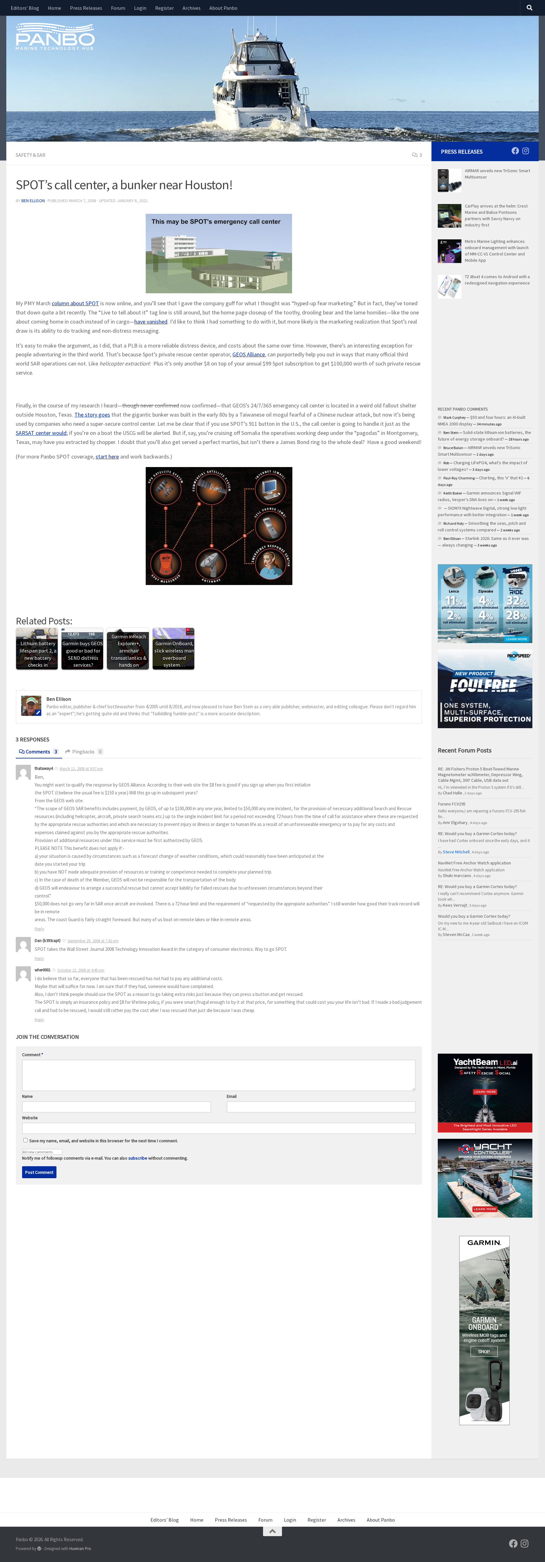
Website (30, 1117)
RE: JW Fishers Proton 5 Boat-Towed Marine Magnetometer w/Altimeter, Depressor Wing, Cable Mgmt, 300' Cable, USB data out (480, 774)
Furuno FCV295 (452, 804)
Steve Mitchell (456, 852)
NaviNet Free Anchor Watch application (474, 863)
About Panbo (223, 8)
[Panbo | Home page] (55, 36)
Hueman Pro (80, 1548)
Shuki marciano (457, 875)
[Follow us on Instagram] (525, 151)
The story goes (92, 414)
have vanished (150, 321)
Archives (192, 8)
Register (164, 8)
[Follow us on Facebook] (515, 151)
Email (232, 1096)
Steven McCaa (456, 934)
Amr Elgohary (455, 822)
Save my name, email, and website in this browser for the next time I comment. (103, 1141)
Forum (118, 8)
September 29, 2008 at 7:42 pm (93, 941)
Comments (41, 751)
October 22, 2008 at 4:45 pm (80, 970)
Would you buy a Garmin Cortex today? (474, 916)
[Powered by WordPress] (39, 1549)
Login (140, 8)
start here (107, 456)
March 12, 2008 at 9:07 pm (81, 768)
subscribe (137, 1158)
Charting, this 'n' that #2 (501, 478)
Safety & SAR (30, 155)
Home (54, 8)
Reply (39, 929)
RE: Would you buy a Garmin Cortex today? (477, 833)
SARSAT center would (41, 432)
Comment (32, 1054)
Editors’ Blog (25, 8)
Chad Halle (452, 793)
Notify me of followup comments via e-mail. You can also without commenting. (105, 1158)
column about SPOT (75, 303)
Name (27, 1096)
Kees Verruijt (455, 905)
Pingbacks (87, 751)
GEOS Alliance (248, 354)
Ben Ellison (33, 200)
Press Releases (86, 8)
